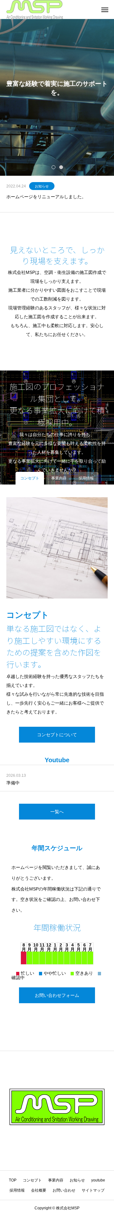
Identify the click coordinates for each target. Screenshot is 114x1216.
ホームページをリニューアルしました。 (46, 196)
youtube (98, 1180)
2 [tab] (61, 166)
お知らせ (42, 186)
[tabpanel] (57, 88)
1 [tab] (54, 166)
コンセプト (32, 1180)
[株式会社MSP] (34, 9)
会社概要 (38, 1190)
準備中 (13, 782)
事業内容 (55, 1180)
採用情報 (17, 1190)
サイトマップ (93, 1190)
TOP (12, 1180)
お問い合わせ (64, 1190)
